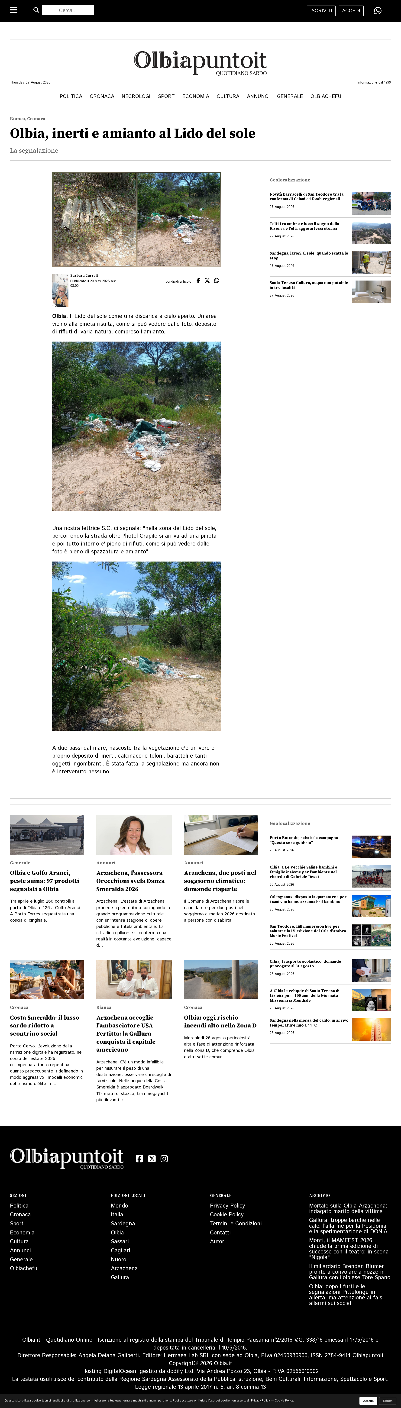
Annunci (258, 96)
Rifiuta (387, 1401)
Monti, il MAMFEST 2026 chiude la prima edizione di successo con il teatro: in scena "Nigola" (349, 1249)
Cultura (228, 96)
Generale (290, 96)
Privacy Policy (227, 1206)
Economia (195, 96)
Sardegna (123, 1224)
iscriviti (321, 10)
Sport (166, 96)
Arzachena (124, 1268)
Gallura (120, 1278)
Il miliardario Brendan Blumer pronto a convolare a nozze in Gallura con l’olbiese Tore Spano (349, 1272)
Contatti (220, 1233)
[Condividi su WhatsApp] (378, 11)
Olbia (117, 1233)
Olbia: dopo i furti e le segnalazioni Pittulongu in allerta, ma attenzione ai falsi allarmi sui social (346, 1295)
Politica (71, 96)
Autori (218, 1242)
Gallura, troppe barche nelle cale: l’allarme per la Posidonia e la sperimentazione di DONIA (348, 1225)
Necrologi (136, 96)
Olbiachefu (325, 96)
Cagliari (120, 1251)
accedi (351, 10)
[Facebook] (139, 1158)
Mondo (119, 1206)
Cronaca (102, 96)
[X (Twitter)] (152, 1158)
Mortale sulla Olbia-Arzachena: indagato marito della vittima (348, 1208)
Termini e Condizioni (236, 1224)
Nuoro (118, 1260)
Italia (117, 1215)
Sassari (120, 1242)
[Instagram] (164, 1158)
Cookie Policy (227, 1215)
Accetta (368, 1401)
